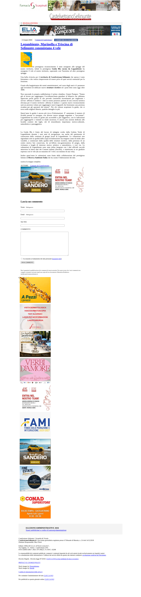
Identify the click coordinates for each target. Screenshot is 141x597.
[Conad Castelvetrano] (35, 518)
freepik (32, 568)
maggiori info (56, 259)
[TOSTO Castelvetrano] (35, 356)
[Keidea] (35, 302)
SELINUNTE (27, 25)
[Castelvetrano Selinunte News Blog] (70, 20)
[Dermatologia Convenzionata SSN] (35, 329)
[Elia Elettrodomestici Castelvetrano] (70, 35)
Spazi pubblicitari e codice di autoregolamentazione (46, 530)
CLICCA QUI (48, 575)
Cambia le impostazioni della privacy (31, 572)
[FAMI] (35, 437)
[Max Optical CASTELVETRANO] (35, 491)
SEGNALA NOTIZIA (30, 23)
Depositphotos (34, 566)
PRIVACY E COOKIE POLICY (29, 562)
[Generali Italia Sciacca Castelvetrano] (68, 192)
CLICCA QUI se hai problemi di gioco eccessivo (62, 559)
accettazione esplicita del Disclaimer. (94, 555)
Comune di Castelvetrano (43, 40)
